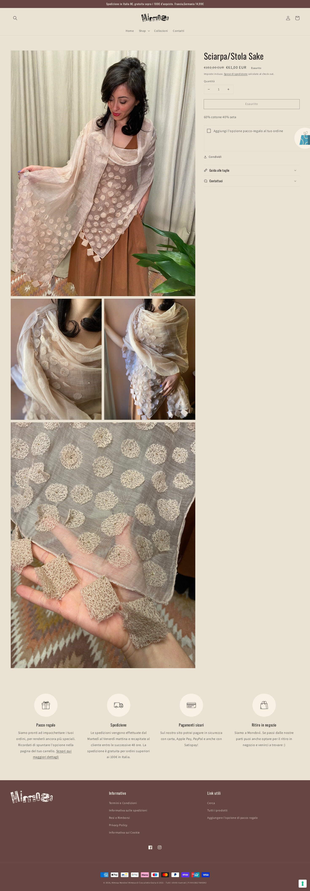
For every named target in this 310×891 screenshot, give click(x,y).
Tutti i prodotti (217, 810)
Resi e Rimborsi (119, 818)
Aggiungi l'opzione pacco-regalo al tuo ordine (248, 131)
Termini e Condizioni (123, 803)
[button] (15, 18)
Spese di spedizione (236, 73)
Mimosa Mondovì (120, 882)
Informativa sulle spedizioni (128, 810)
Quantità (209, 81)
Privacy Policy (118, 825)
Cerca (211, 803)
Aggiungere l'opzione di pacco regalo (232, 818)
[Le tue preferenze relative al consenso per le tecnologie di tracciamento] (303, 884)
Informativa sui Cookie (124, 832)
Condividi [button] (215, 157)
